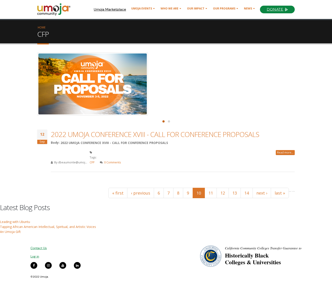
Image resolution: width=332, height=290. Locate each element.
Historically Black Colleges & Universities (253, 258)
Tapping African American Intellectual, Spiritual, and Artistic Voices (48, 227)
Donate (275, 9)
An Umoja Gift (10, 232)
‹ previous (140, 193)
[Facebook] (33, 265)
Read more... (285, 152)
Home (41, 27)
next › (261, 193)
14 (246, 193)
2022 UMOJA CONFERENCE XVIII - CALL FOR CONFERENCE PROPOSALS (155, 134)
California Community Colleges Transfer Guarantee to (263, 248)
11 (210, 193)
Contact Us (38, 248)
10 (198, 193)
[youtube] (62, 265)
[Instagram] (48, 265)
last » (280, 193)
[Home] (56, 9)
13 (234, 193)
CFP (92, 162)
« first (118, 193)
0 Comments (112, 162)
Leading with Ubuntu (15, 222)
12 (222, 193)
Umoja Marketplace (110, 9)
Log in (34, 256)
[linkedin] (77, 265)
